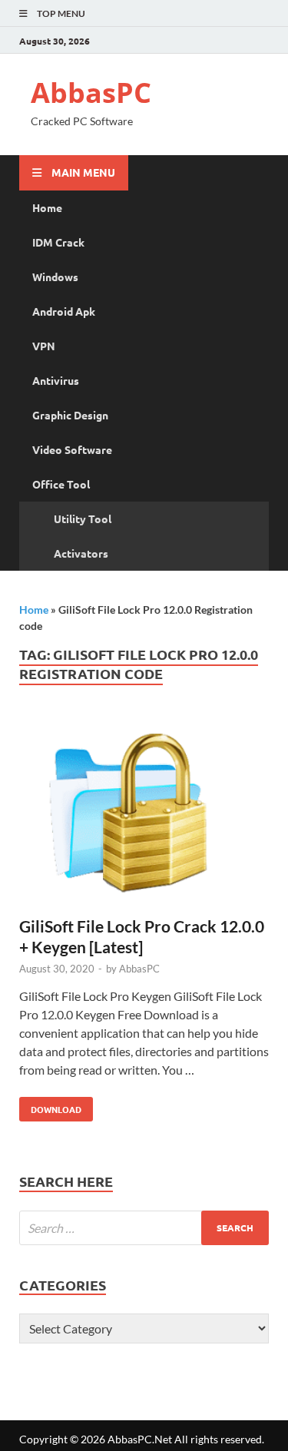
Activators (81, 553)
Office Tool (61, 484)
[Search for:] (144, 1228)
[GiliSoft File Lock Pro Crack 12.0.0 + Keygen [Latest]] (144, 815)
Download (50, 1106)
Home (47, 207)
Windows (55, 276)
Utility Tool (82, 518)
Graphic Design (70, 415)
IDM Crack (58, 242)
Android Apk (63, 311)
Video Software (72, 449)
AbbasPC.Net (140, 1439)
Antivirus (55, 380)
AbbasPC (91, 92)
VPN (43, 346)
